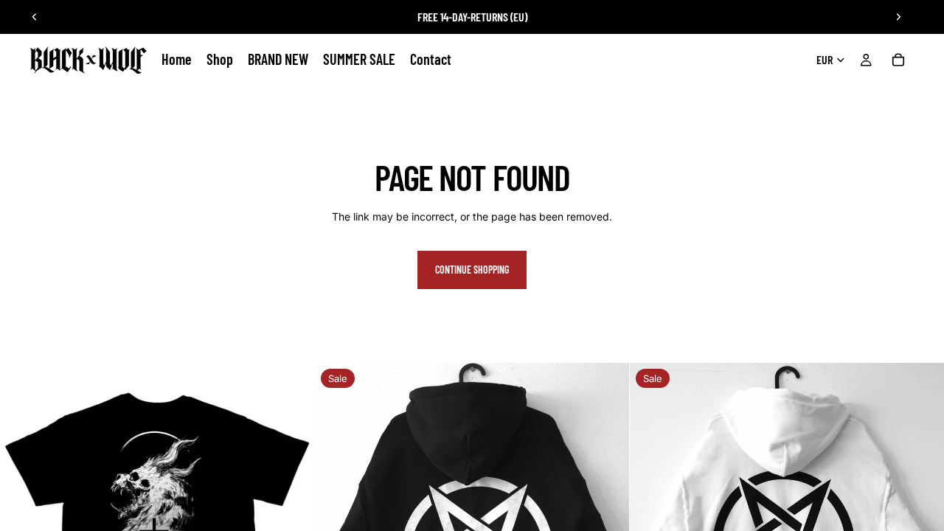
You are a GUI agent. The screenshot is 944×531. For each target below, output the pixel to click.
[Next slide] (898, 17)
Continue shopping (472, 269)
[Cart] (898, 60)
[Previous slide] (34, 17)
